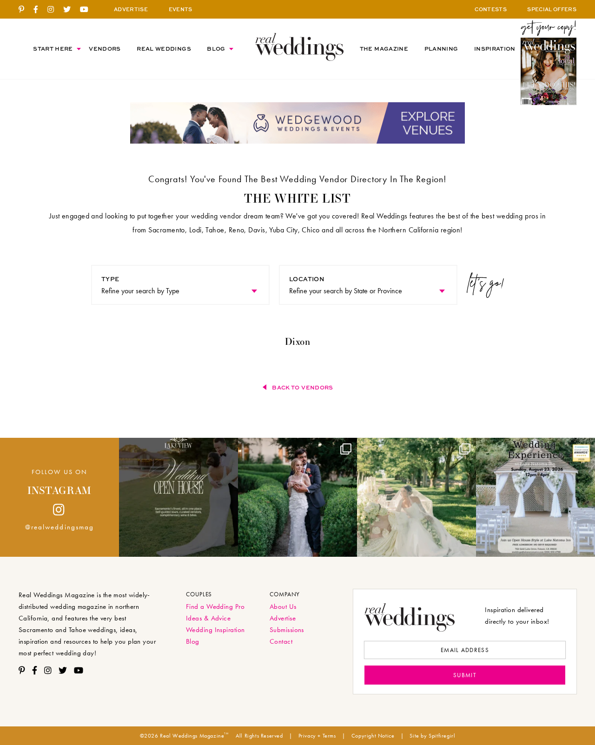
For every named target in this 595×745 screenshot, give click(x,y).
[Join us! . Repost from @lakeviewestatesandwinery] (178, 497)
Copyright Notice (373, 735)
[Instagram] (54, 9)
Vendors (105, 49)
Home (299, 47)
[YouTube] (87, 9)
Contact (281, 641)
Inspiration (495, 49)
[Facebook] (39, 9)
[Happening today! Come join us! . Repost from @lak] (535, 497)
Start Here (53, 49)
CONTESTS (491, 9)
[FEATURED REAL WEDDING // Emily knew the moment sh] (297, 497)
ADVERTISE (131, 9)
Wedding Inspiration (215, 629)
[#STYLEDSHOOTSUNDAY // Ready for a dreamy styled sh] (416, 497)
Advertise (283, 618)
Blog (216, 49)
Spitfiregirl (442, 735)
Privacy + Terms (317, 735)
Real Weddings (164, 49)
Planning (441, 49)
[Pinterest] (25, 9)
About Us (283, 606)
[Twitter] (70, 9)
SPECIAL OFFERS (551, 9)
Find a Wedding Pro (215, 606)
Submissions (287, 629)
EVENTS (180, 9)
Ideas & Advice (208, 618)
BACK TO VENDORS (302, 387)
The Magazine (384, 49)
